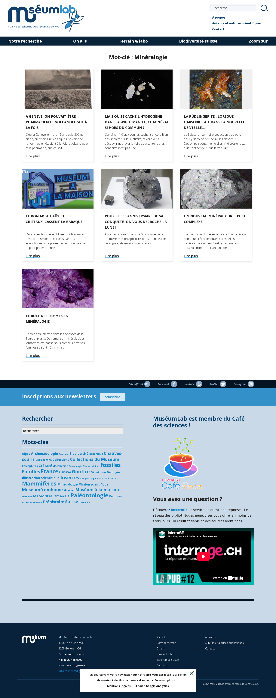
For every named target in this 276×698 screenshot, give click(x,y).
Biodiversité (78, 453)
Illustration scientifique (41, 478)
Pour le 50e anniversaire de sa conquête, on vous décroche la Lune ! (136, 222)
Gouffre (81, 471)
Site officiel (136, 384)
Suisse (71, 501)
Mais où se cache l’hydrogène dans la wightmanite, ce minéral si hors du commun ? (137, 122)
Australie (63, 454)
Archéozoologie (44, 453)
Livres (114, 478)
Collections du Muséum (94, 459)
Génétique (98, 472)
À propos (218, 17)
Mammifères (39, 483)
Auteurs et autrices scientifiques (237, 23)
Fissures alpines (91, 466)
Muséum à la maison (97, 489)
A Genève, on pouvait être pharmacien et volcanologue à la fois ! (56, 122)
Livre (106, 478)
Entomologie (75, 466)
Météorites (43, 496)
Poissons (37, 502)
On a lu (80, 41)
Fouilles (31, 471)
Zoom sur (258, 41)
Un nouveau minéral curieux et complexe (215, 219)
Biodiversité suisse (198, 41)
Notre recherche (25, 41)
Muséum (69, 490)
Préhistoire (53, 501)
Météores (27, 496)
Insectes (69, 477)
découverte (60, 466)
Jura (82, 478)
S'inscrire (112, 397)
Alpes (26, 454)
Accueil (160, 637)
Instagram (240, 384)
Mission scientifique (93, 484)
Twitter (214, 384)
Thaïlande (84, 502)
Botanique (96, 454)
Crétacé (45, 465)
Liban (100, 478)
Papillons (116, 496)
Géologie (113, 472)
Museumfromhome (42, 489)
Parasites (27, 502)
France (49, 471)
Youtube (190, 384)
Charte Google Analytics (152, 686)
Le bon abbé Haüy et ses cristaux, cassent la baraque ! (55, 219)
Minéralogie (67, 484)
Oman (59, 496)
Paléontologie (89, 495)
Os (67, 495)
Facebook (164, 384)
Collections (61, 460)
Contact (218, 29)
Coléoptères (30, 466)
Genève (65, 472)
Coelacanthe (43, 460)
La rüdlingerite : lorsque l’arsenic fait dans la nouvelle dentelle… (214, 122)
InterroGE (179, 509)
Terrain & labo (133, 41)
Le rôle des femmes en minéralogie (47, 318)
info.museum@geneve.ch (75, 671)
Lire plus (33, 156)
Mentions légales (119, 686)
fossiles (110, 465)
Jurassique (90, 478)
